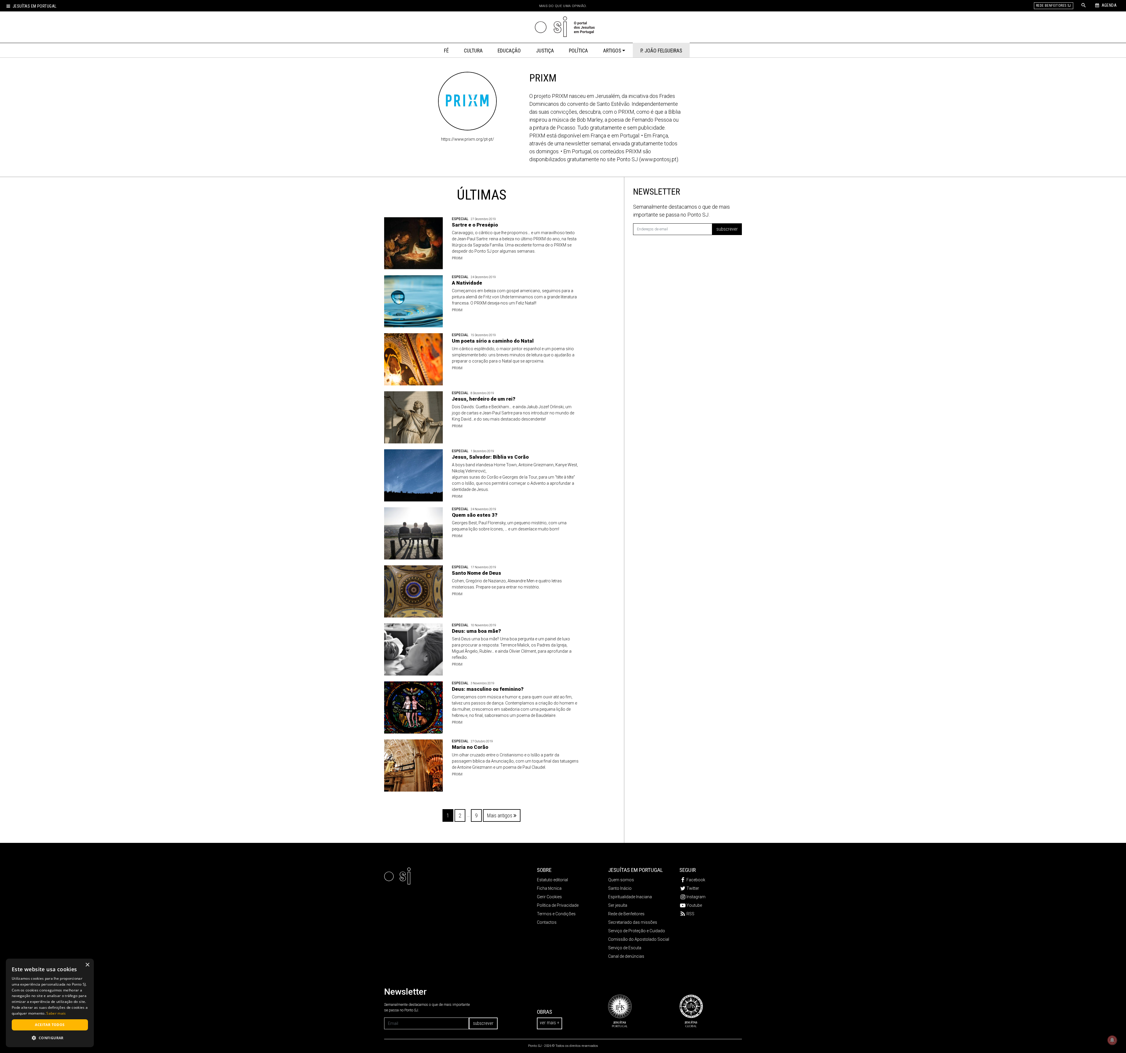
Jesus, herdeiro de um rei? (483, 399)
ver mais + (549, 1022)
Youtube (694, 905)
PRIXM (457, 258)
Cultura (473, 51)
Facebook (695, 879)
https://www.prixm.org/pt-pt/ (467, 139)
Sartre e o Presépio (475, 225)
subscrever (727, 229)
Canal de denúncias (626, 956)
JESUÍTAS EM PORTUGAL (635, 870)
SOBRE (544, 870)
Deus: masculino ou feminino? (487, 689)
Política (578, 51)
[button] (50, 1037)
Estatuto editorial (552, 879)
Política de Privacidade (558, 905)
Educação (509, 51)
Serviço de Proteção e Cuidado (636, 930)
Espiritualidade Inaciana (630, 896)
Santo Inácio (620, 888)
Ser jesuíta (617, 905)
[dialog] (50, 1003)
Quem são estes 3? (474, 515)
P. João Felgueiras (661, 51)
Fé (446, 51)
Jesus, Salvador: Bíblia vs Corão (490, 457)
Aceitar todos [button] (50, 1024)
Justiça (545, 51)
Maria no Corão (470, 747)
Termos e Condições (556, 913)
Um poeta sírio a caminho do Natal (493, 341)
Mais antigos (500, 815)
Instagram (696, 896)
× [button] (87, 965)
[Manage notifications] (1112, 1040)
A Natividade (467, 283)
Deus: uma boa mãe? (476, 631)
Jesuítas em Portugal (34, 6)
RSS (690, 913)
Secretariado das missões (632, 922)
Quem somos (621, 879)
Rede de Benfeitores (626, 913)
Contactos (547, 922)
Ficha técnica (549, 888)
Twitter (692, 888)
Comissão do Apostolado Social (638, 939)
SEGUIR (687, 870)
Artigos (612, 51)
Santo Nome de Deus (476, 573)
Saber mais (56, 1013)
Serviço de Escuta (624, 947)
